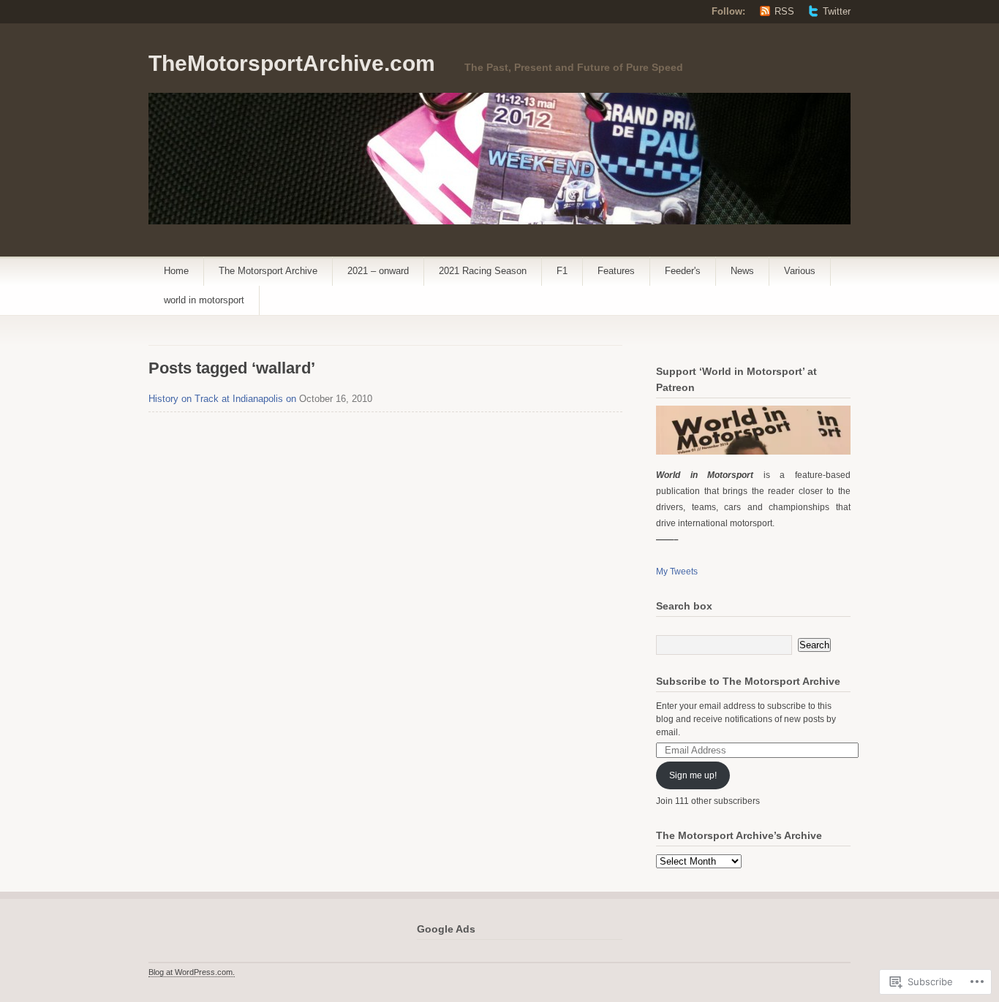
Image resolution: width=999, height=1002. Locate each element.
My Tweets (677, 571)
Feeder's (683, 270)
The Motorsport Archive (268, 270)
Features (616, 270)
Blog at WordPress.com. (191, 972)
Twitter (837, 11)
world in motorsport (204, 300)
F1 (562, 270)
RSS (784, 11)
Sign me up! (693, 775)
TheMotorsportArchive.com (291, 63)
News (742, 270)
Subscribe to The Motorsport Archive (748, 681)
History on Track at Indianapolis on (222, 398)
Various (799, 270)
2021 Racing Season (483, 270)
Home (176, 270)
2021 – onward (378, 270)
